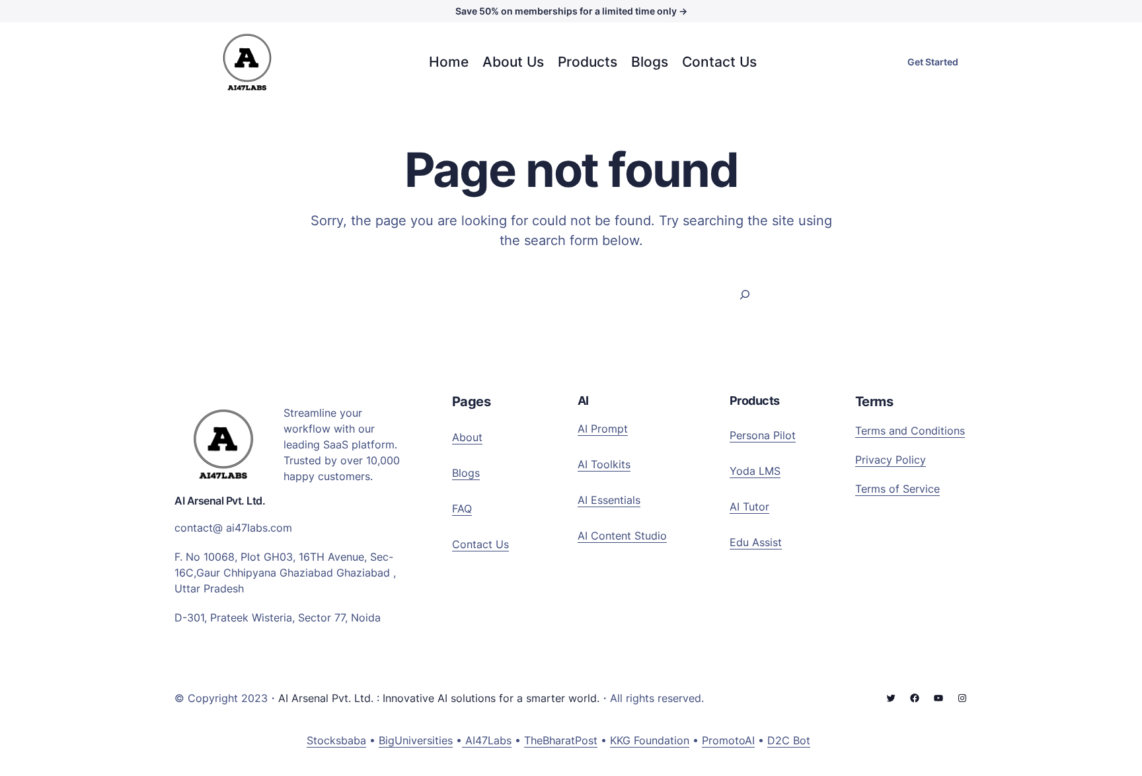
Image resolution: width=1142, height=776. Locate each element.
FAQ (462, 508)
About (467, 437)
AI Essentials (609, 500)
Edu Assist (756, 542)
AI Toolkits (604, 464)
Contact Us (480, 544)
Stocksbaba (336, 740)
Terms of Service (897, 488)
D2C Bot (788, 740)
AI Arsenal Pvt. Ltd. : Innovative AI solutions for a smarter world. (438, 698)
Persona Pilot (763, 435)
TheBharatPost (560, 740)
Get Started (932, 61)
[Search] (745, 294)
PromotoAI (728, 740)
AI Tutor (749, 506)
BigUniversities (416, 740)
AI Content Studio (622, 535)
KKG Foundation (649, 740)
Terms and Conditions (910, 430)
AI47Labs (487, 740)
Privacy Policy (890, 459)
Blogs (466, 472)
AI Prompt (603, 428)
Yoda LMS (755, 470)
